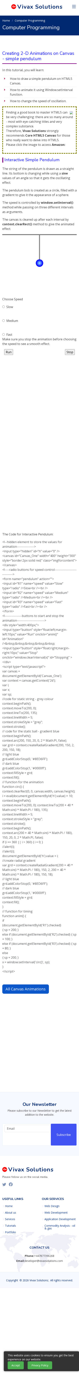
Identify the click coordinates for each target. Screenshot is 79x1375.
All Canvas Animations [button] (26, 989)
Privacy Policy (39, 1365)
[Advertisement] (39, 394)
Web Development (56, 1212)
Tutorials (10, 1225)
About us (10, 1212)
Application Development (60, 1219)
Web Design (51, 1206)
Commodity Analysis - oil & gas (59, 1227)
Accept (16, 1365)
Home (6, 20)
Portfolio (10, 1232)
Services (10, 1219)
